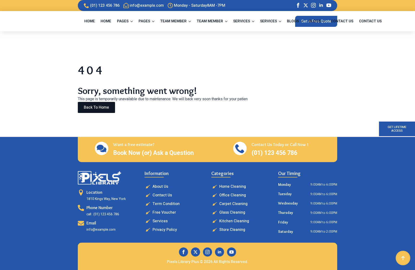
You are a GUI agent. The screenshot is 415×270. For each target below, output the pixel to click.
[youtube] (328, 5)
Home (89, 21)
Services (241, 21)
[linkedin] (321, 5)
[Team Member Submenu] (190, 21)
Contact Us (342, 21)
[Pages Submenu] (132, 21)
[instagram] (313, 5)
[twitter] (305, 5)
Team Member (173, 21)
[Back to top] (403, 258)
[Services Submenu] (253, 21)
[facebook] (298, 5)
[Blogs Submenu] (302, 21)
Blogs (293, 21)
